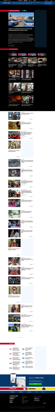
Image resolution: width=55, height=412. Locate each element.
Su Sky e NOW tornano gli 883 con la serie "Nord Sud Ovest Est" (27, 278)
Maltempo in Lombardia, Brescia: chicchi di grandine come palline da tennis (27, 171)
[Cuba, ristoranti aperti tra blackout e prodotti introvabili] (15, 74)
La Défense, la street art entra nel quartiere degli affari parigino (26, 201)
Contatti (23, 399)
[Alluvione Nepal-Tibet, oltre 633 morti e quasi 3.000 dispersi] (14, 214)
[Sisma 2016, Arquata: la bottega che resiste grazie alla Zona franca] (14, 290)
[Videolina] (20, 0)
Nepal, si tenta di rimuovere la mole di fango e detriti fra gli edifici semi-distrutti (27, 161)
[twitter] (3, 0)
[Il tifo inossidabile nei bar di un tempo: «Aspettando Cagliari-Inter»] (13, 60)
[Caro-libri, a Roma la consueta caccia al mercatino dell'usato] (27, 74)
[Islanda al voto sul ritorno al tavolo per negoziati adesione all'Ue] (27, 87)
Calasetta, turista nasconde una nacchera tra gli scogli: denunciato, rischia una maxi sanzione (17, 368)
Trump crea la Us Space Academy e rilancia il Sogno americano (27, 105)
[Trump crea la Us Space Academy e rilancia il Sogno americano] (27, 100)
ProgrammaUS (14, 2)
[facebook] (4, 0)
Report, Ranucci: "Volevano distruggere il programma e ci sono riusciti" (27, 259)
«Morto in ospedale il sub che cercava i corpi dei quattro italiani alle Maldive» (29, 349)
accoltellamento (12, 45)
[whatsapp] (5, 0)
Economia (29, 2)
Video (17, 2)
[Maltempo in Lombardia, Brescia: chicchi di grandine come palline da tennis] (14, 173)
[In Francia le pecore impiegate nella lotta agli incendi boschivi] (32, 60)
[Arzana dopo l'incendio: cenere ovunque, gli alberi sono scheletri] (22, 60)
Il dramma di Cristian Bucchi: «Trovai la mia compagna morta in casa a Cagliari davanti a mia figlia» (16, 358)
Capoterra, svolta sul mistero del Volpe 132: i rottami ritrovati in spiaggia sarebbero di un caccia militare (29, 363)
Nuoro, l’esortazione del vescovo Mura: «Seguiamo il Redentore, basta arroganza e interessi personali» (26, 134)
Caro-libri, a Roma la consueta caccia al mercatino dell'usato (26, 79)
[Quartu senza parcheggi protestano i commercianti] (15, 87)
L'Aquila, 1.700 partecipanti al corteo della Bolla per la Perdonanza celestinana (27, 269)
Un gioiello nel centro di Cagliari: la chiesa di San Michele (14, 151)
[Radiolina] (25, 0)
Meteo (40, 2)
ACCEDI (51, 0)
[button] (21, 10)
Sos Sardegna (20, 3)
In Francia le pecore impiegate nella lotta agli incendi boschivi (32, 65)
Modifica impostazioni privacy (25, 400)
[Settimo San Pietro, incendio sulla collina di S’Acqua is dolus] (14, 318)
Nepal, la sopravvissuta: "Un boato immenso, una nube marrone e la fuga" (27, 306)
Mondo (24, 2)
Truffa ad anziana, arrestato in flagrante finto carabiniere (26, 123)
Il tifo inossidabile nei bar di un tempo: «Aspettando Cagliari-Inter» (13, 65)
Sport (32, 2)
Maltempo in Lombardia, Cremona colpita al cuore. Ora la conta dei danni (27, 231)
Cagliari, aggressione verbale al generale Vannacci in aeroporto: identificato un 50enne (16, 349)
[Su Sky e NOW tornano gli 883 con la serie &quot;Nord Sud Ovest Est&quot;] (14, 280)
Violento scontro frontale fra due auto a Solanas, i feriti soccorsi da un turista (29, 367)
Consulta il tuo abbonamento (13, 392)
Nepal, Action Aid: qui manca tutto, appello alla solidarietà (14, 249)
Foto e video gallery (13, 49)
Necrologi (37, 2)
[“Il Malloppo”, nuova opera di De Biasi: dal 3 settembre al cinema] (42, 60)
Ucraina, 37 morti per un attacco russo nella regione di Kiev (14, 105)
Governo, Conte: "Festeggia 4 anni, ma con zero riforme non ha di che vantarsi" (27, 222)
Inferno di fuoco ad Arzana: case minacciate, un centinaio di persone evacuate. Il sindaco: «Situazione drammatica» (17, 354)
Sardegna (20, 2)
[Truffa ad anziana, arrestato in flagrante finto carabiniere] (14, 125)
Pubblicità (23, 398)
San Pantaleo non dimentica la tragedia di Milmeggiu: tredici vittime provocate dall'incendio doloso (26, 192)
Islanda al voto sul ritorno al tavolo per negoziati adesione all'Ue (27, 92)
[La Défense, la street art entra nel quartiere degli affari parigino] (14, 203)
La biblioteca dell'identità (29, 392)
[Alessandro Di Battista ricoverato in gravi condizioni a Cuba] (14, 116)
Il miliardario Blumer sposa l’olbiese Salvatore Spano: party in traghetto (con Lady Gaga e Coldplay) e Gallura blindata (16, 363)
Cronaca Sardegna (14, 10)
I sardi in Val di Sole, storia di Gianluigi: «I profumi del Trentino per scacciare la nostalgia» (27, 326)
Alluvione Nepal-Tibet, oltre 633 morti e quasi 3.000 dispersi (26, 212)
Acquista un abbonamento (21, 392)
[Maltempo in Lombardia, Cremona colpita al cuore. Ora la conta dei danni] (14, 233)
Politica (27, 2)
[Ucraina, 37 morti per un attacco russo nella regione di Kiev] (15, 100)
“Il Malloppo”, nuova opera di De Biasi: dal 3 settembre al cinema (42, 65)
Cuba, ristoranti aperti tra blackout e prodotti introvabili (14, 79)
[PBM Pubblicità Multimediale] (35, 0)
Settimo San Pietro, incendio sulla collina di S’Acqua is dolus (26, 316)
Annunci (34, 2)
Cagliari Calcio (27, 3)
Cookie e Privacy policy (24, 396)
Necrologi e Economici (24, 397)
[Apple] (39, 398)
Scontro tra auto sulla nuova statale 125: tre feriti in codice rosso (29, 358)
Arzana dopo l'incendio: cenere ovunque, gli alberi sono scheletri (22, 65)
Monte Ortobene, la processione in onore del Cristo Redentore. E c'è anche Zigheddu (27, 182)
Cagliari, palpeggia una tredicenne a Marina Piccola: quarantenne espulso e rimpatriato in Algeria (28, 354)
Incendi (31, 3)
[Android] (39, 400)
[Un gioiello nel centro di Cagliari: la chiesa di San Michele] (14, 145)
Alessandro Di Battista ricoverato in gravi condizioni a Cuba (27, 114)
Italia (22, 2)
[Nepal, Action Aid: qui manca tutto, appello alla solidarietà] (14, 243)
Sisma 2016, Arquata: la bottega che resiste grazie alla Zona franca (14, 296)
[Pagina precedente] (23, 337)
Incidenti (24, 3)
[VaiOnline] (30, 0)
